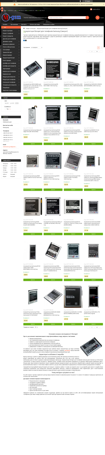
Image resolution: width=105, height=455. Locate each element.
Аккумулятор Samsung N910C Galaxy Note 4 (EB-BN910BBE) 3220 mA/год (31, 267)
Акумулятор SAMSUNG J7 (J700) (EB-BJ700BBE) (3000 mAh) (73, 312)
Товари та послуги (31, 28)
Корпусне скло (7, 74)
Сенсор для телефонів (9, 82)
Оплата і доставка (35, 24)
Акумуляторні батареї (9, 57)
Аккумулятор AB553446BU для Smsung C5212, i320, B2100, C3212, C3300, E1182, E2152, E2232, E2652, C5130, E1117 (32, 86)
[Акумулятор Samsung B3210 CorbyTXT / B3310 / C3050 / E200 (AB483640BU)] (73, 206)
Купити (33, 98)
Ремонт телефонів (8, 33)
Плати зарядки (7, 60)
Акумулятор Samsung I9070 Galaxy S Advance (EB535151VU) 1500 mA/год (51, 177)
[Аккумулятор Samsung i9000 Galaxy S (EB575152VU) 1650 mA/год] (32, 160)
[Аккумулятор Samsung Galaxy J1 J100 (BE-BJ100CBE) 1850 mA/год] (53, 206)
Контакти (23, 24)
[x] (25, 40)
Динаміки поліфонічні (8, 44)
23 (97, 51)
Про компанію (14, 24)
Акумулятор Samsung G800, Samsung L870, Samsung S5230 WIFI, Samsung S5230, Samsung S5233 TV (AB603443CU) (52, 268)
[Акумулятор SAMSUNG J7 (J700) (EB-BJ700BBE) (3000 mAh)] (73, 296)
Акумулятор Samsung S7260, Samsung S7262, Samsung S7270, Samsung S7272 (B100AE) (32, 313)
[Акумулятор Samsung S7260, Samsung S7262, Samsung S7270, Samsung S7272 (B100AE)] (32, 296)
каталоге (67, 350)
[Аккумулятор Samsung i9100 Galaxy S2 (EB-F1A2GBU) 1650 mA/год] (73, 160)
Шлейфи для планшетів (9, 66)
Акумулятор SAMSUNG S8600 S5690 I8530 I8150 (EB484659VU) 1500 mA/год (52, 313)
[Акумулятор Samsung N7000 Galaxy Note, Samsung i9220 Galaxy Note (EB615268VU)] (93, 206)
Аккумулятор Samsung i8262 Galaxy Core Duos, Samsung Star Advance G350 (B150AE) (73, 131)
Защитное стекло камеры (10, 90)
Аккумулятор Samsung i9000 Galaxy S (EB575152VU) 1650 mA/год (32, 177)
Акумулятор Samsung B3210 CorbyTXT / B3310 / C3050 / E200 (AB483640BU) (73, 223)
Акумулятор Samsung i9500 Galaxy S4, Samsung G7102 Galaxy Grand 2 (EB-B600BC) (32, 223)
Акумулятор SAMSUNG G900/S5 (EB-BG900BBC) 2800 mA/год (93, 84)
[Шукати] (87, 17)
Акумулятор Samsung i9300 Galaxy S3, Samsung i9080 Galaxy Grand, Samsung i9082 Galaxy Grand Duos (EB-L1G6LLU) (93, 178)
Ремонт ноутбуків (7, 30)
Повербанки (6, 87)
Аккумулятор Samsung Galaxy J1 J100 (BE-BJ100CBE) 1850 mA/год (53, 223)
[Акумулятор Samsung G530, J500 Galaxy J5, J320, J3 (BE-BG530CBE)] (73, 68)
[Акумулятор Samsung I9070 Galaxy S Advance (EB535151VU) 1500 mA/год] (53, 160)
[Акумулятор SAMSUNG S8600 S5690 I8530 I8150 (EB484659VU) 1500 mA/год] (53, 296)
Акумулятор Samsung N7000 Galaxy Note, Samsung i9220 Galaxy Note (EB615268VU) (92, 223)
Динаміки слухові (7, 41)
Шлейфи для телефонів (9, 63)
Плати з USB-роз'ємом (9, 47)
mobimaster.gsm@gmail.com (10, 146)
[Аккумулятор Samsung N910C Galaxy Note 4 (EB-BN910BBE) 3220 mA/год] (32, 250)
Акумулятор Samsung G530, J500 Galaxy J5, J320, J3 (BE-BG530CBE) (73, 84)
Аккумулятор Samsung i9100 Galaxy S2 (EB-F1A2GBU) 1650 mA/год (72, 177)
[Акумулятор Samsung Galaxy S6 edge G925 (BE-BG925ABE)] (32, 114)
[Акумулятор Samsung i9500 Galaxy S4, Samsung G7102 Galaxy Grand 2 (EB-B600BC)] (32, 206)
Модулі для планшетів (9, 76)
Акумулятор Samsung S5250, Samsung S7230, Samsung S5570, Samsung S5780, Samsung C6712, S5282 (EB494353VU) (73, 268)
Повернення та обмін (48, 24)
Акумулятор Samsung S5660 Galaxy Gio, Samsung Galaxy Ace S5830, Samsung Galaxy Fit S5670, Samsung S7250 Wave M (93, 268)
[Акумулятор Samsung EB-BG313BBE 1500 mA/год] (53, 68)
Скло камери (6, 49)
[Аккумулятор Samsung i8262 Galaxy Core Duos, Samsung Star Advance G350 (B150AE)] (73, 114)
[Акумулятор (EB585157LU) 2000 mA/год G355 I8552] (93, 114)
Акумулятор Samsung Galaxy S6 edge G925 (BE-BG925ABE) (32, 130)
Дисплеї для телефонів (9, 38)
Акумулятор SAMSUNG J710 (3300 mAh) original (92, 312)
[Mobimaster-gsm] (11, 17)
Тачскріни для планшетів (9, 85)
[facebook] (24, 40)
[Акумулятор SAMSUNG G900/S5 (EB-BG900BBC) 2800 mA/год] (93, 68)
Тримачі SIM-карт (7, 52)
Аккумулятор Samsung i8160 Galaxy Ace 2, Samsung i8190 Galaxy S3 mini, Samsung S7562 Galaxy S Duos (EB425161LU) (52, 132)
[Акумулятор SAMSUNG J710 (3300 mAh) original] (93, 296)
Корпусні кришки (7, 55)
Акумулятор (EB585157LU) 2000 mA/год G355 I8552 (91, 130)
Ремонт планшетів (8, 36)
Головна (5, 24)
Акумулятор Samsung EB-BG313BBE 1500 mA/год (51, 84)
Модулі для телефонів (9, 79)
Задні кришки (6, 68)
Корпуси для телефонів (9, 71)
